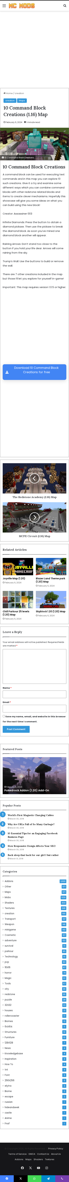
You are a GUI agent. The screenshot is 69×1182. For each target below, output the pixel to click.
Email (7, 702)
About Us (56, 1154)
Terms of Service (17, 1154)
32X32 (8, 1005)
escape (9, 1096)
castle (8, 1112)
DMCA (32, 1154)
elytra (8, 1085)
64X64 (8, 1026)
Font (7, 1075)
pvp (7, 962)
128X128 (9, 1042)
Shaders (9, 902)
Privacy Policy (55, 1148)
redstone (10, 994)
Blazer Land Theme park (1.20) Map (50, 580)
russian (9, 1102)
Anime (8, 1118)
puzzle (8, 999)
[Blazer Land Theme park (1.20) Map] (51, 566)
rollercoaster (12, 1015)
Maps (22, 100)
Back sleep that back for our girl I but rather (33, 855)
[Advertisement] (34, 50)
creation (19, 93)
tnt (6, 1069)
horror (8, 972)
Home (9, 93)
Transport (10, 919)
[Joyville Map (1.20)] (18, 566)
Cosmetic (10, 935)
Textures (10, 908)
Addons (9, 881)
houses (9, 1010)
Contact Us (43, 1154)
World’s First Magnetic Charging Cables (31, 815)
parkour (9, 951)
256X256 (9, 1080)
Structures (10, 1032)
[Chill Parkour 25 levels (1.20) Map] (18, 599)
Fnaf (7, 1123)
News (8, 1048)
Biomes (9, 1021)
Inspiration (10, 1059)
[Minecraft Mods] (21, 6)
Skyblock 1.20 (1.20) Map (50, 611)
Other (8, 886)
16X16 (7, 967)
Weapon (9, 924)
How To (9, 1064)
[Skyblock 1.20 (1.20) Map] (51, 599)
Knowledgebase (14, 1053)
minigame (10, 929)
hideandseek (12, 1107)
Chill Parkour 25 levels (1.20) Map (16, 613)
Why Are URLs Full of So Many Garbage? (31, 824)
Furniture (10, 1037)
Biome (8, 1091)
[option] (34, 775)
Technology (11, 956)
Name (7, 688)
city (7, 989)
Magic (8, 978)
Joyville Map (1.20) (14, 578)
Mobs (8, 897)
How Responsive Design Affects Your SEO (31, 846)
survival (9, 945)
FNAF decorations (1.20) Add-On (26, 790)
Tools (8, 983)
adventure (11, 940)
